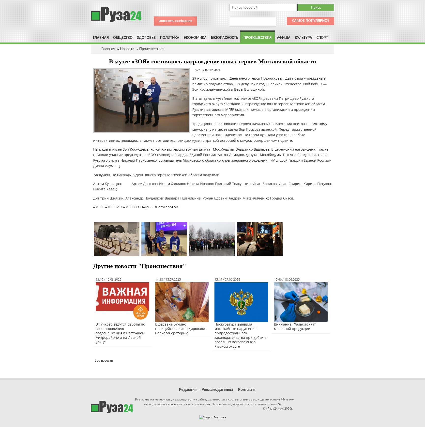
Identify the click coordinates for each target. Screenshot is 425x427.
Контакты (246, 390)
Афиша (283, 38)
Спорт (322, 38)
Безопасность (224, 38)
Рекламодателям (217, 390)
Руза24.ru (274, 408)
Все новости (103, 360)
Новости (127, 49)
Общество (123, 38)
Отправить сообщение (175, 21)
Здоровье (146, 38)
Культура (303, 38)
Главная (101, 38)
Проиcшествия (257, 38)
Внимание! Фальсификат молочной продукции (295, 326)
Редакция (188, 390)
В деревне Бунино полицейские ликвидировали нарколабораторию (180, 328)
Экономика (195, 38)
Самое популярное (310, 21)
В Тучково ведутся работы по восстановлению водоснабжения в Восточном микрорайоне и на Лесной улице (120, 333)
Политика (169, 38)
